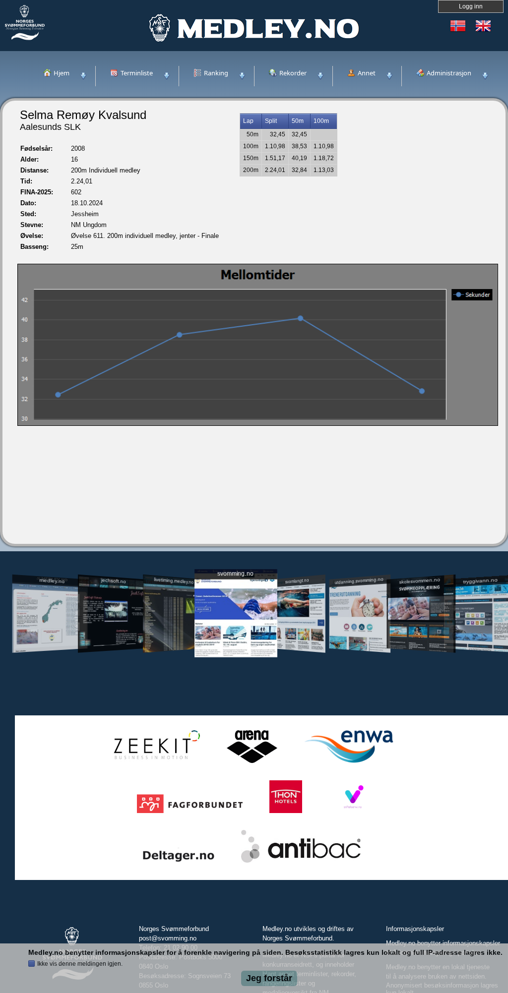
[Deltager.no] (178, 863)
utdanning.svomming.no (359, 580)
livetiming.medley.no (173, 581)
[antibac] (301, 863)
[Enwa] (349, 763)
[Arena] (252, 763)
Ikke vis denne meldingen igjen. (80, 963)
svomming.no (235, 574)
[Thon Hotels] (286, 813)
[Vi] (352, 813)
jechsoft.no (113, 580)
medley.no (51, 580)
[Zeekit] (154, 763)
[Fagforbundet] (189, 813)
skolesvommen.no (420, 580)
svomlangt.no (297, 580)
